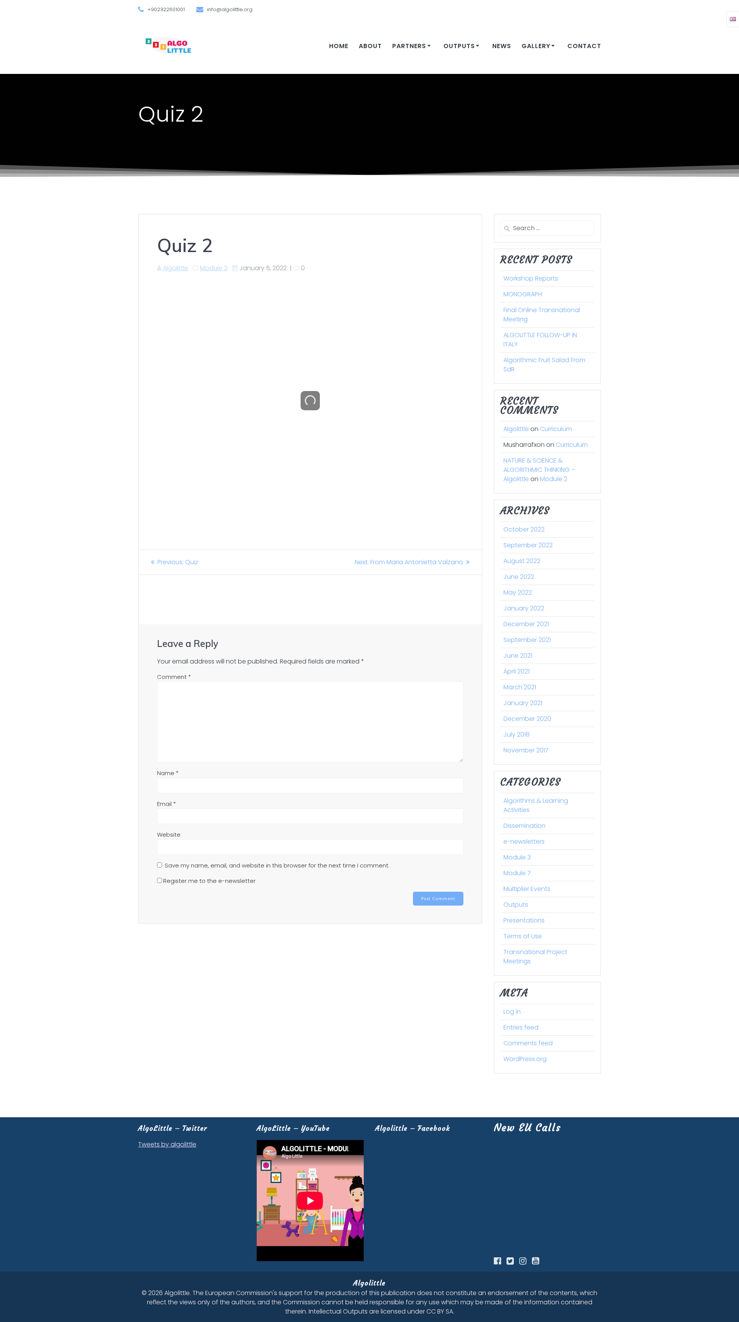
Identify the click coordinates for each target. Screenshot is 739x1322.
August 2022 (521, 561)
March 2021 (519, 687)
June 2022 (518, 576)
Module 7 (517, 873)
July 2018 (516, 734)
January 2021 (522, 703)
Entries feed (520, 1027)
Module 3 (213, 268)
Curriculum (556, 429)
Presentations (524, 920)
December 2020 (527, 718)
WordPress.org (525, 1059)
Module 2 (553, 479)
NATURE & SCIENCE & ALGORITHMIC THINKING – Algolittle (539, 469)
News (501, 46)
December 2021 (526, 624)
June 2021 (517, 655)
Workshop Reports (530, 278)
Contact (584, 46)
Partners (409, 46)
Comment (174, 677)
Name (168, 773)
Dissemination (524, 825)
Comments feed (528, 1043)
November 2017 (525, 750)
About (370, 46)
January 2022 (523, 608)
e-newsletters (524, 841)
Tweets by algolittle (167, 1144)
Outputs (459, 46)
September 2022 (528, 545)
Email (166, 804)
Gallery (536, 46)
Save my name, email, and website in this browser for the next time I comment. (277, 865)
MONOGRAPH (522, 294)
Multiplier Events (526, 888)
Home (338, 46)
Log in (512, 1011)
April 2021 (516, 671)
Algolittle (175, 268)
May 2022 (517, 592)
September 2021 (527, 639)
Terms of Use (522, 936)
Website (169, 835)
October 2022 (524, 529)
